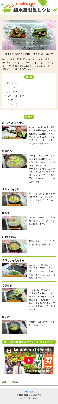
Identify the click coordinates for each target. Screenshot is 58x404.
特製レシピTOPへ (11, 382)
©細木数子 (29, 392)
